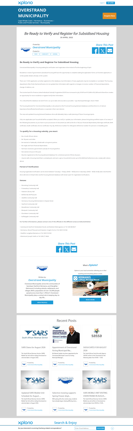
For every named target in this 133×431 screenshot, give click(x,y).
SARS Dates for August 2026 (33, 347)
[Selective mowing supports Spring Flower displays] (65, 379)
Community (45, 54)
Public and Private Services (28, 23)
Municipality (45, 23)
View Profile (42, 302)
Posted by (30, 363)
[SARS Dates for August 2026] (34, 334)
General (55, 54)
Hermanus (38, 21)
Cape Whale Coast (25, 21)
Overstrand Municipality (33, 13)
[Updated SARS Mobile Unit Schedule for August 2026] (34, 379)
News (36, 54)
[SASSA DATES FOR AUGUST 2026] (96, 333)
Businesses (48, 21)
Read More (90, 300)
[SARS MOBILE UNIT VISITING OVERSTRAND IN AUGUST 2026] (96, 379)
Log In (102, 3)
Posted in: (36, 51)
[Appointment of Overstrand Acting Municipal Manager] (65, 334)
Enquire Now (109, 16)
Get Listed (111, 3)
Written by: (42, 277)
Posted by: (36, 44)
